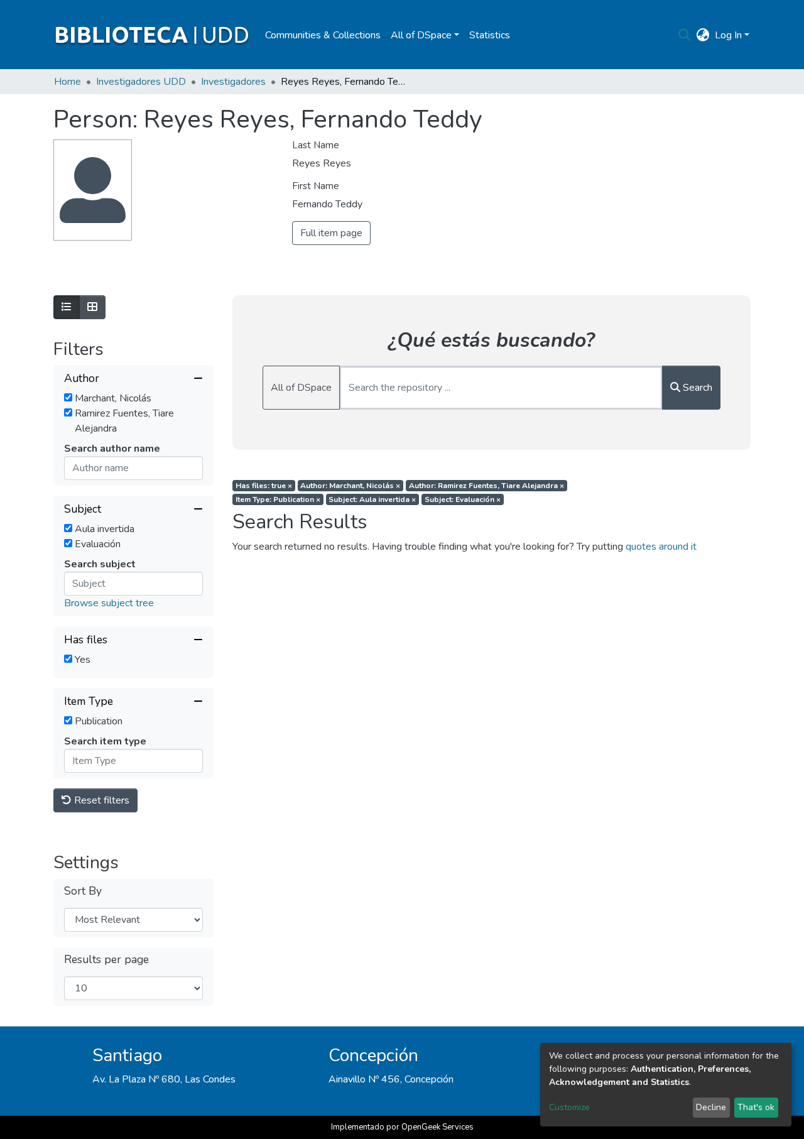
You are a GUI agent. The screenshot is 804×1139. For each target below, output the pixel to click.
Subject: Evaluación (463, 499)
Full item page (331, 233)
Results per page (106, 959)
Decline (711, 1107)
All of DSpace (301, 388)
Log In (728, 35)
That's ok (755, 1107)
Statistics (489, 35)
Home (67, 82)
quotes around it (661, 546)
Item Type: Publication (278, 499)
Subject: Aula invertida (372, 499)
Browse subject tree (109, 603)
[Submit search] (685, 35)
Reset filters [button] (100, 800)
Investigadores (233, 82)
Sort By (83, 891)
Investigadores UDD (141, 82)
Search (696, 388)
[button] (703, 35)
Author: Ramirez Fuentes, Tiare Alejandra (486, 486)
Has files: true (264, 486)
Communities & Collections (323, 35)
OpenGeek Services (437, 1127)
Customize (569, 1107)
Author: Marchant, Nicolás (350, 486)
